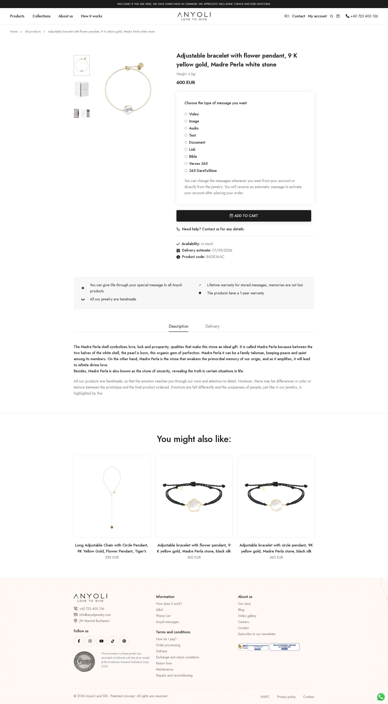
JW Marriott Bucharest (94, 621)
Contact (243, 628)
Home (14, 31)
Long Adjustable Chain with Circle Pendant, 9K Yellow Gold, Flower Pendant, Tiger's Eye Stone (111, 548)
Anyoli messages (167, 622)
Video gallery (247, 616)
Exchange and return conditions (177, 657)
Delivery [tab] (212, 326)
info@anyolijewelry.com (95, 614)
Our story (244, 603)
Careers (243, 622)
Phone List (163, 616)
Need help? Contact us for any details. (213, 229)
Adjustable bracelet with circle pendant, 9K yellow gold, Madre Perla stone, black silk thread (276, 548)
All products (33, 31)
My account (317, 16)
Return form (164, 663)
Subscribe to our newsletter (257, 634)
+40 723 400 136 (91, 608)
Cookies (308, 697)
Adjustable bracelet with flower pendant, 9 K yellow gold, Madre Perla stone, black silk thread (194, 548)
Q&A (159, 609)
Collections (42, 16)
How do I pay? (166, 639)
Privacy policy (286, 697)
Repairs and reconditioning (174, 675)
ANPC (265, 697)
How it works (91, 16)
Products (17, 16)
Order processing (168, 645)
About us (66, 16)
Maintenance (164, 669)
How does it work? (169, 603)
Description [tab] (178, 326)
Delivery (161, 651)
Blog (241, 609)
